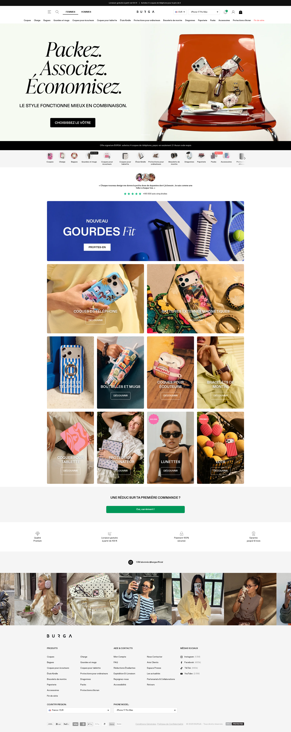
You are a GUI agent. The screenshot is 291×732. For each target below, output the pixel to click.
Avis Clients (152, 662)
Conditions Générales (145, 724)
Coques (27, 21)
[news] (225, 12)
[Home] (145, 12)
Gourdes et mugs (61, 21)
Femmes (70, 12)
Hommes (86, 12)
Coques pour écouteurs (83, 21)
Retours (151, 685)
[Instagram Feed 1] (145, 599)
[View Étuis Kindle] (141, 156)
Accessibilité (120, 685)
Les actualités (153, 674)
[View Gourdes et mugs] (89, 156)
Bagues (46, 21)
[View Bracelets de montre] (174, 156)
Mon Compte (120, 657)
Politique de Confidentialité (170, 724)
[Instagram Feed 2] (198, 599)
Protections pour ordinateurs (147, 21)
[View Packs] (213, 156)
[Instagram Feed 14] (93, 599)
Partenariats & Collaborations (161, 679)
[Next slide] (241, 158)
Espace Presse (154, 668)
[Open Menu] (49, 12)
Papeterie (202, 21)
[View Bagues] (74, 156)
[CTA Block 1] (145, 231)
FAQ (116, 662)
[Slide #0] (145, 135)
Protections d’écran (242, 21)
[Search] (57, 12)
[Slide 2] (145, 82)
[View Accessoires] (226, 156)
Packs (213, 21)
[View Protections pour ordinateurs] (156, 156)
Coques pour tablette (107, 21)
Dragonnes (190, 21)
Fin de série (259, 21)
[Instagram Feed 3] (250, 599)
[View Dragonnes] (189, 156)
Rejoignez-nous (121, 679)
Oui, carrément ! (145, 509)
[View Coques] (50, 156)
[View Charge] (62, 156)
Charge (37, 21)
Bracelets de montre (172, 21)
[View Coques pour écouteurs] (107, 156)
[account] (233, 12)
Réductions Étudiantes (124, 668)
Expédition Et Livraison (124, 674)
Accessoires (224, 21)
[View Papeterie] (201, 156)
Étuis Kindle (125, 21)
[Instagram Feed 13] (40, 599)
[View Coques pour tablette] (125, 156)
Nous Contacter (154, 657)
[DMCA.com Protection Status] (235, 724)
